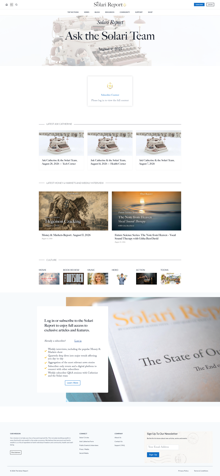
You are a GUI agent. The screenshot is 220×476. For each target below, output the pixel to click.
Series (86, 12)
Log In (210, 4)
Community (125, 12)
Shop (150, 12)
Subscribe (199, 4)
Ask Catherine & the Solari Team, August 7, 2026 (157, 162)
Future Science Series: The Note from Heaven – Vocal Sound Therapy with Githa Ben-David (145, 236)
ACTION (140, 269)
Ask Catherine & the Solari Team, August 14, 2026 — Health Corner (108, 162)
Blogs (97, 12)
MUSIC (91, 269)
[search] (8, 4)
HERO (115, 269)
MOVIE (42, 269)
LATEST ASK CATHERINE (59, 123)
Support (139, 12)
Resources (109, 12)
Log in (78, 341)
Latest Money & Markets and (64, 182)
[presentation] (61, 143)
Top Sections (73, 12)
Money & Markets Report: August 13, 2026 (66, 235)
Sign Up (153, 454)
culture (51, 259)
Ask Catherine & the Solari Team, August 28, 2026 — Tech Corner (59, 162)
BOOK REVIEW (71, 269)
